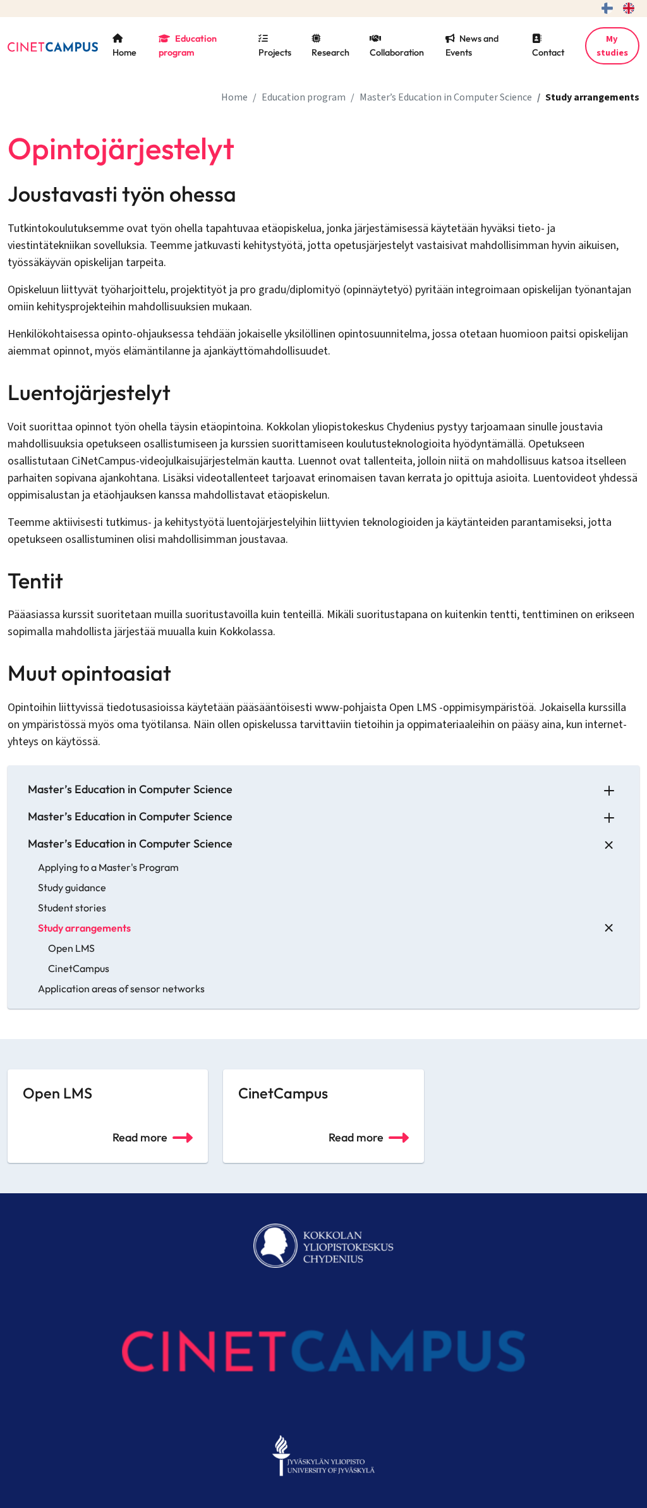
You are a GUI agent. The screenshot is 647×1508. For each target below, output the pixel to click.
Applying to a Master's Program (108, 867)
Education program (188, 45)
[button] (609, 789)
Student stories (72, 907)
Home (124, 52)
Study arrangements (84, 927)
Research (330, 52)
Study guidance (72, 887)
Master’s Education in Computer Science (446, 97)
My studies (612, 45)
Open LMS (71, 948)
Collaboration (397, 52)
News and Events (472, 45)
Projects (274, 52)
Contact (548, 52)
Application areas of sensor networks (121, 988)
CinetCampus (78, 968)
